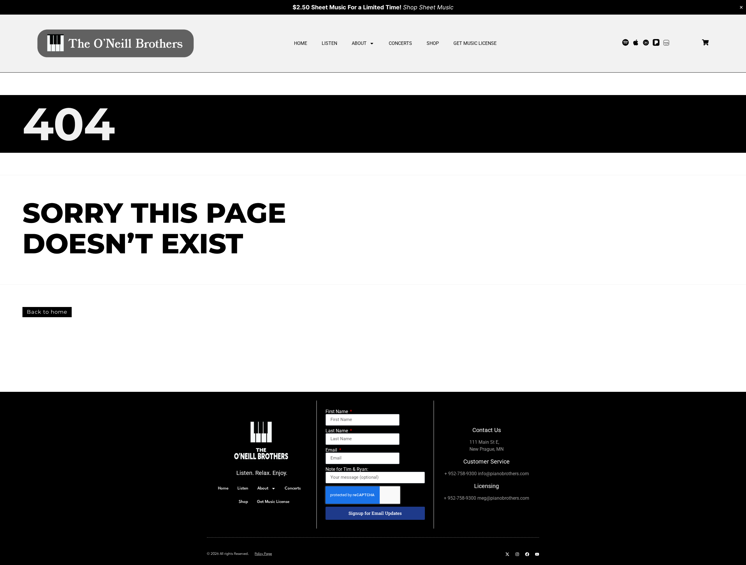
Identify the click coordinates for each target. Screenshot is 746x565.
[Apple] (635, 42)
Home (300, 43)
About (359, 43)
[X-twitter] (507, 554)
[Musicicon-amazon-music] (666, 42)
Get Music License (475, 43)
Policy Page (263, 554)
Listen (329, 43)
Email (332, 450)
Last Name (337, 431)
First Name (337, 411)
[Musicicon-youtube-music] (646, 42)
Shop (433, 43)
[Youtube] (537, 554)
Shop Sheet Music (428, 7)
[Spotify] (625, 42)
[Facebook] (527, 554)
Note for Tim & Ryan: (347, 469)
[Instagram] (517, 554)
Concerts (400, 43)
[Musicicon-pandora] (656, 42)
